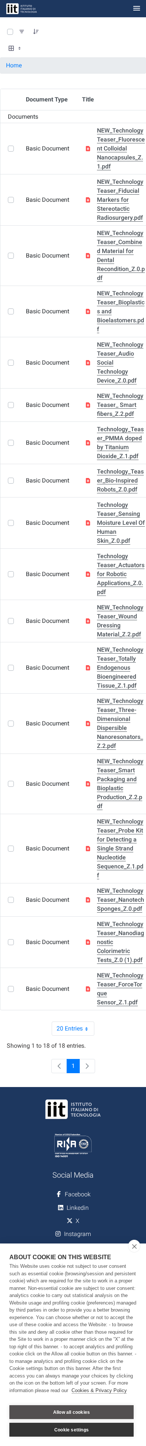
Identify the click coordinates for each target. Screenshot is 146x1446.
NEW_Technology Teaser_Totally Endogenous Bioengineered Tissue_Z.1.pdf (120, 667)
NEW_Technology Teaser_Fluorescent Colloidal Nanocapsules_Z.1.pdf (121, 148)
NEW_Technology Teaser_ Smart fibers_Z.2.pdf (120, 404)
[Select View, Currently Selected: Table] (15, 48)
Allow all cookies (71, 1412)
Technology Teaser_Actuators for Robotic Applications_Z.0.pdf (121, 574)
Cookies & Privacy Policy (99, 1390)
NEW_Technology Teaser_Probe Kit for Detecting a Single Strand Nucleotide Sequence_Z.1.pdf (120, 848)
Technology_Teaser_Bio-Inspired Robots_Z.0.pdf (120, 480)
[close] (134, 1246)
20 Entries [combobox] (75, 1030)
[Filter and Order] (22, 31)
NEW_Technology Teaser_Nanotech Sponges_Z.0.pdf (120, 899)
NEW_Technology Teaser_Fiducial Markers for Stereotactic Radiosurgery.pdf (120, 199)
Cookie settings (71, 1430)
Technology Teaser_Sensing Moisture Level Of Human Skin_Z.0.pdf (121, 522)
